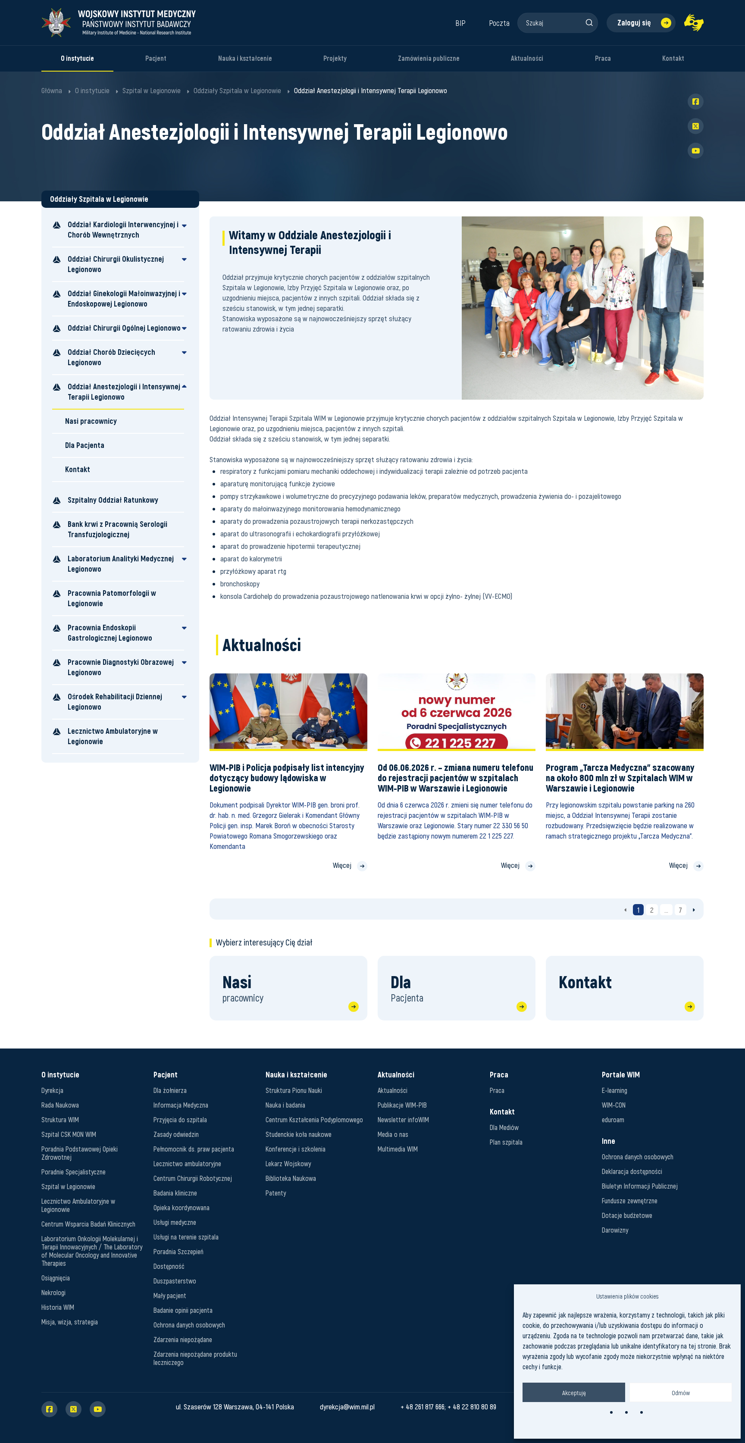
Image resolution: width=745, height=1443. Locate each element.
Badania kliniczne (175, 1193)
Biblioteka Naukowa (291, 1178)
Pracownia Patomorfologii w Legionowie (112, 598)
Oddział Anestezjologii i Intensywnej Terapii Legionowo (124, 392)
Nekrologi (53, 1292)
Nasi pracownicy (91, 421)
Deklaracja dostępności (632, 1171)
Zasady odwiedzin (176, 1134)
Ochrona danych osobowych (189, 1325)
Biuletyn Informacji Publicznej (640, 1186)
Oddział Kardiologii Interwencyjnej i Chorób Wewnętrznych (123, 229)
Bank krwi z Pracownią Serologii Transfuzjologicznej (117, 529)
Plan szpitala (506, 1142)
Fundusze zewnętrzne (629, 1200)
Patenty (276, 1193)
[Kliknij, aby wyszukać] (589, 22)
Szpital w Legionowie (68, 1186)
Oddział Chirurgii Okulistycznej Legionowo (116, 264)
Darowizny (615, 1230)
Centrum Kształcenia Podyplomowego (314, 1119)
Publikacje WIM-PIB (402, 1105)
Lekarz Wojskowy (288, 1163)
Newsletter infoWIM (403, 1119)
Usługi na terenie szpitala (186, 1237)
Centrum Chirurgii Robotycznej (192, 1178)
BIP (460, 23)
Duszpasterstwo (174, 1281)
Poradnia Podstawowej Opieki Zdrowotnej (79, 1153)
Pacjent (155, 58)
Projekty (335, 58)
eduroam (613, 1119)
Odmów (681, 1392)
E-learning (614, 1090)
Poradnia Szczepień (178, 1251)
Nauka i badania (285, 1105)
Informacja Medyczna (180, 1105)
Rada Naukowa (60, 1105)
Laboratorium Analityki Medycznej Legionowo (121, 564)
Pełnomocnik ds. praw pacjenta (193, 1149)
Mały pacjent (169, 1295)
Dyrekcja (52, 1090)
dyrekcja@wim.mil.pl (347, 1406)
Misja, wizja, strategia (69, 1322)
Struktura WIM (60, 1119)
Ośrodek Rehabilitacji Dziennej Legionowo (115, 702)
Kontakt (673, 58)
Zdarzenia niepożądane (182, 1339)
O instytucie (77, 58)
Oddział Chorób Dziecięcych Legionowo (111, 357)
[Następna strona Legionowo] (694, 909)
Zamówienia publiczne (429, 58)
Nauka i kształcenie (245, 58)
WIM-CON (614, 1105)
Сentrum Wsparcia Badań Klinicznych (88, 1224)
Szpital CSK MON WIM (68, 1134)
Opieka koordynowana (181, 1207)
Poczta (499, 23)
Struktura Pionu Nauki (294, 1090)
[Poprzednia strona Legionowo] (625, 909)
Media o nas (393, 1134)
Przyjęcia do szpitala (180, 1119)
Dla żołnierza (170, 1090)
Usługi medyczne (174, 1222)
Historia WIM (57, 1307)
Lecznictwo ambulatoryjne (187, 1163)
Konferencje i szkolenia (296, 1149)
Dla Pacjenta (84, 445)
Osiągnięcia (55, 1278)
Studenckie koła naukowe (299, 1134)
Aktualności (527, 58)
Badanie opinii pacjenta (183, 1310)
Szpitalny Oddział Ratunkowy (113, 500)
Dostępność (169, 1266)
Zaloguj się (634, 23)
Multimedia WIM (398, 1149)
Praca (603, 58)
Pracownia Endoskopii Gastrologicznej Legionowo (110, 633)
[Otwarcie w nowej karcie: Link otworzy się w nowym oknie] (694, 22)
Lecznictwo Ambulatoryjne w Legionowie (113, 736)
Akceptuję (574, 1392)
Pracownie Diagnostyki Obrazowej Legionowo (121, 667)
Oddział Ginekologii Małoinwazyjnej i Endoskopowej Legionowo (124, 298)
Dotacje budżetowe (627, 1215)
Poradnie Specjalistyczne (73, 1172)
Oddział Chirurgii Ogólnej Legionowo (124, 328)
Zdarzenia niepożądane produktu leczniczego (195, 1358)
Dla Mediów (504, 1127)
